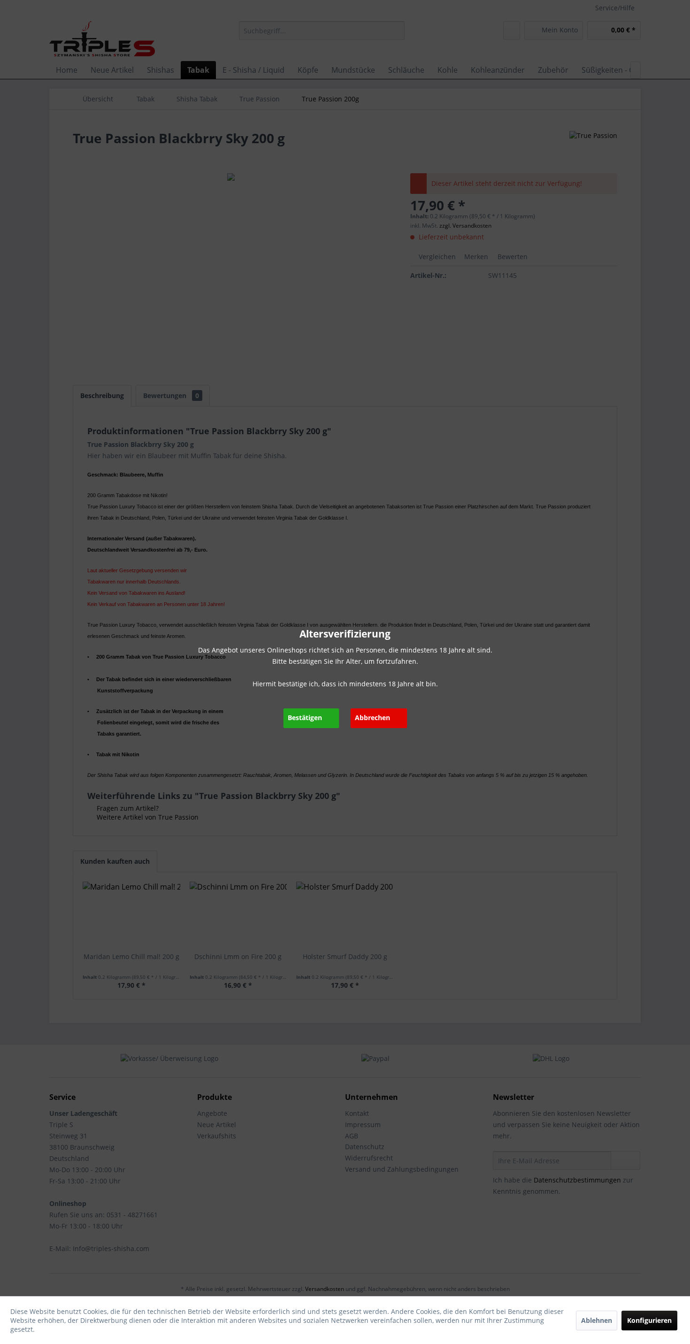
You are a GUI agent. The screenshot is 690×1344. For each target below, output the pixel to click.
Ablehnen (596, 1320)
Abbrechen (372, 717)
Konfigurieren (649, 1320)
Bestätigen (305, 717)
